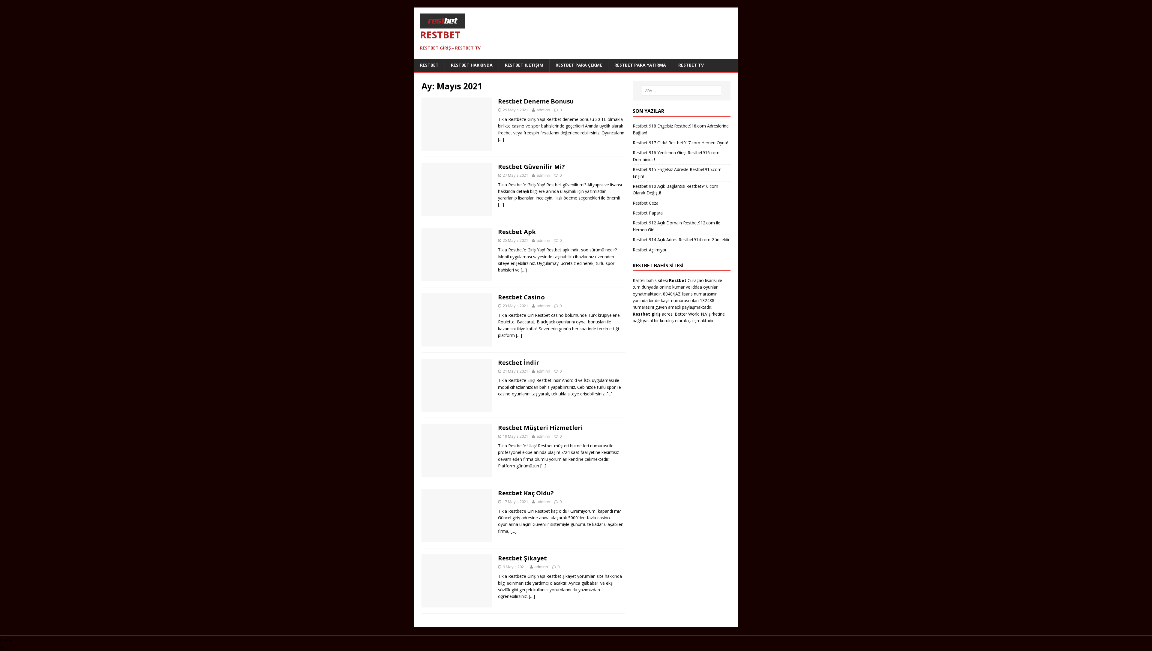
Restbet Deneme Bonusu (536, 101)
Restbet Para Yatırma (640, 65)
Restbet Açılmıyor (650, 250)
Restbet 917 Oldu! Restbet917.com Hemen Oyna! (680, 143)
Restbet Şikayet (522, 558)
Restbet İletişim (524, 65)
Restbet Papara (648, 213)
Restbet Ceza (645, 203)
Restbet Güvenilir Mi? (531, 167)
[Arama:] (682, 91)
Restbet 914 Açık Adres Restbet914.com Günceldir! (681, 239)
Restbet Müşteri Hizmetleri (540, 428)
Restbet (429, 65)
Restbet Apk (517, 232)
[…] (501, 139)
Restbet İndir (518, 362)
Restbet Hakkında (472, 65)
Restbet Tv (691, 65)
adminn (543, 109)
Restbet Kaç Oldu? (526, 493)
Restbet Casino (521, 297)
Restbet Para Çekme (579, 65)
